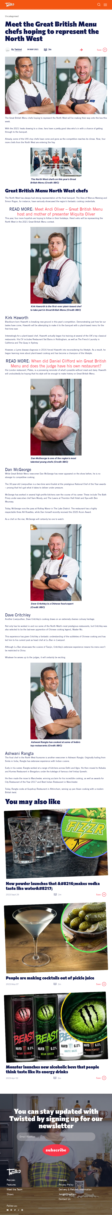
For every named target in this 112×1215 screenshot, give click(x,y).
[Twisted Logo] (9, 5)
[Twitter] (15, 1210)
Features (11, 1184)
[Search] (99, 4)
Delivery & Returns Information (75, 1189)
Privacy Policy (66, 1184)
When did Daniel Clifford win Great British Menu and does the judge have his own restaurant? (59, 363)
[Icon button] (81, 50)
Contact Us (64, 1199)
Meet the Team (14, 1189)
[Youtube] (7, 1210)
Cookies (63, 1180)
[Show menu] (105, 5)
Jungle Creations (67, 1194)
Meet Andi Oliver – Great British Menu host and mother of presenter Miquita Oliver (60, 211)
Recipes (11, 1180)
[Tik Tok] (19, 1210)
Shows (10, 1194)
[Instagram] (22, 1210)
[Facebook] (11, 1210)
